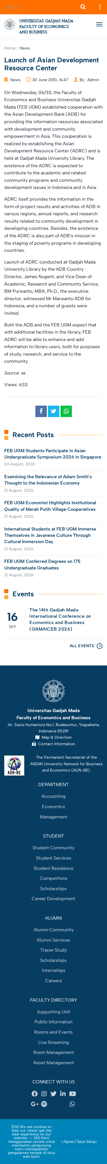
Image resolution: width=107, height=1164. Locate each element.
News (25, 48)
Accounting (53, 796)
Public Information (53, 1022)
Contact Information (55, 744)
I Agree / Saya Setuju (78, 1141)
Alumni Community (54, 929)
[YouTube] (72, 1094)
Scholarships (53, 888)
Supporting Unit (53, 1011)
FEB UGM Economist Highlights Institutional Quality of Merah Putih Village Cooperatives (50, 506)
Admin (93, 79)
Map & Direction (55, 737)
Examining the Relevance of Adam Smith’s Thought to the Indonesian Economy (48, 480)
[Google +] (34, 1104)
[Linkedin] (63, 1094)
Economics (53, 806)
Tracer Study (53, 950)
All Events (82, 645)
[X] (53, 1094)
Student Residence (53, 868)
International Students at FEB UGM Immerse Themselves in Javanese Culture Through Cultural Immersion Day (50, 535)
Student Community (53, 847)
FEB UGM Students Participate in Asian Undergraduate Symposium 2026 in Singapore (52, 454)
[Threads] (53, 1104)
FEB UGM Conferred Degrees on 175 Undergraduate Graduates (42, 564)
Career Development (53, 898)
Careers (53, 980)
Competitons (53, 878)
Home (9, 48)
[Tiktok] (63, 1104)
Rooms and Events (53, 1032)
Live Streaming (53, 1042)
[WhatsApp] (72, 1104)
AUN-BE (80, 770)
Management (53, 817)
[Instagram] (44, 1094)
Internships (53, 970)
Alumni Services (53, 940)
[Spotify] (44, 1104)
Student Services (53, 858)
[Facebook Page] (34, 1094)
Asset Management (53, 1062)
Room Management (53, 1052)
